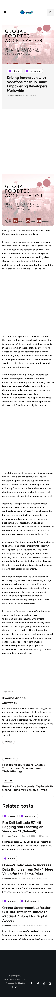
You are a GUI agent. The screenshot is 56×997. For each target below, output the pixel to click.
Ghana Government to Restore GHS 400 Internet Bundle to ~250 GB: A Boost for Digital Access (27, 914)
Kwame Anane (16, 95)
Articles (8, 741)
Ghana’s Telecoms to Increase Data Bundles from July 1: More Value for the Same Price (27, 869)
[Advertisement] (28, 144)
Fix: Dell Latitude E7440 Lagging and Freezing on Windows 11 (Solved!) (22, 827)
